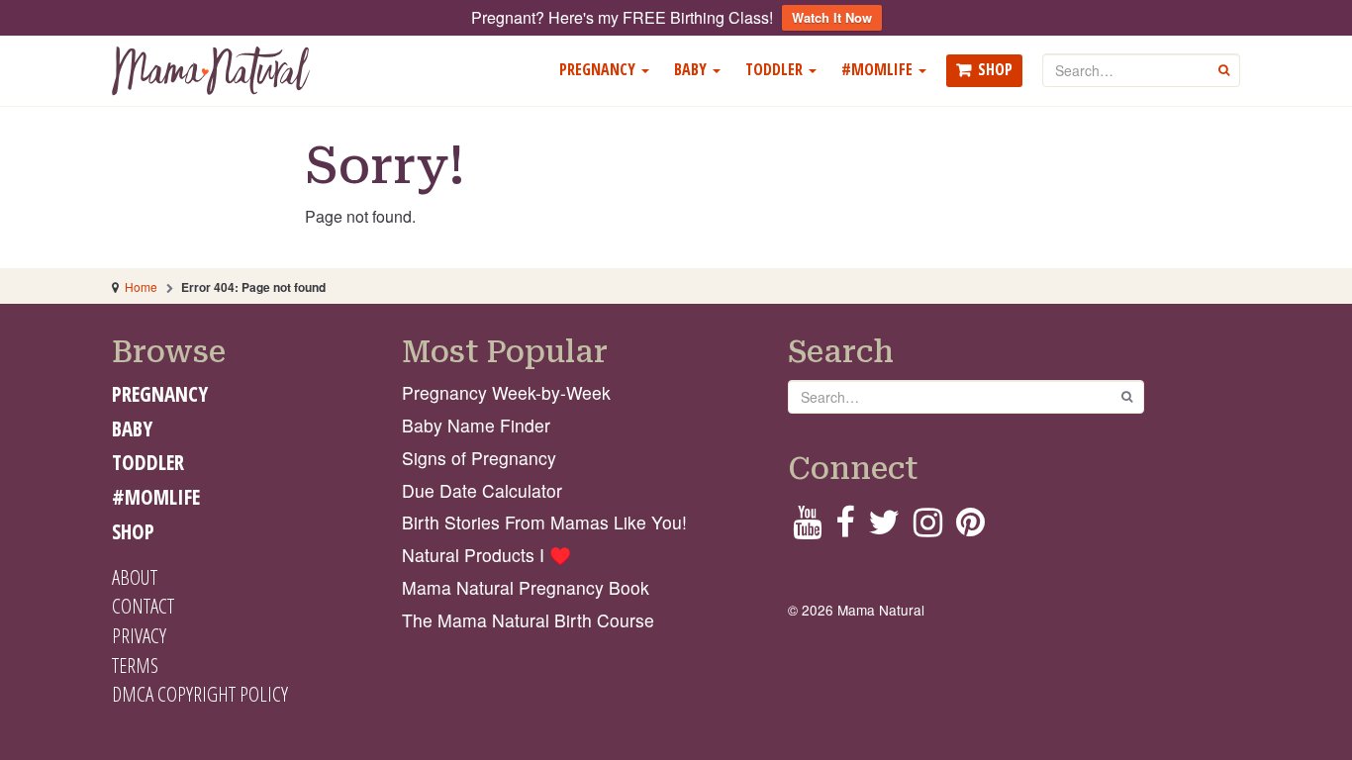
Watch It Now (832, 17)
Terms (135, 665)
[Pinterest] (970, 528)
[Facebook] (844, 528)
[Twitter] (884, 528)
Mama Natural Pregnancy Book (525, 587)
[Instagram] (928, 528)
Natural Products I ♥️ (486, 554)
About (134, 577)
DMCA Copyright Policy (200, 694)
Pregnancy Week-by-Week (506, 392)
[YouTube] (807, 528)
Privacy (139, 635)
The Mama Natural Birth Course (528, 620)
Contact (143, 605)
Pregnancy (599, 69)
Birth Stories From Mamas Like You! (544, 522)
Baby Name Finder (476, 425)
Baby (692, 69)
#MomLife (879, 69)
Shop (995, 69)
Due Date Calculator (482, 490)
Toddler (776, 69)
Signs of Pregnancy (479, 457)
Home (141, 286)
